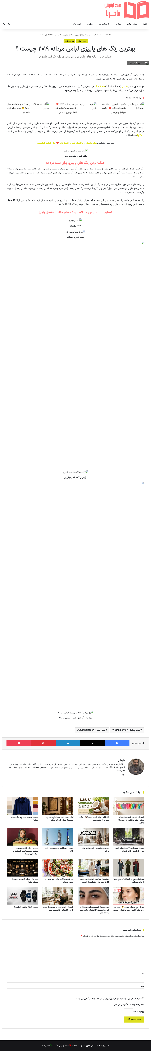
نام (143, 973)
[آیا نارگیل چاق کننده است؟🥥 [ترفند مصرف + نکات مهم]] (93, 806)
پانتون (125, 86)
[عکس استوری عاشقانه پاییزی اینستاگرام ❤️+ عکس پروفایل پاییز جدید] (136, 107)
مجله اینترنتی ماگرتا (61, 1045)
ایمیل (142, 986)
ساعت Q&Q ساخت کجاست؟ (26, 907)
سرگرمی (118, 24)
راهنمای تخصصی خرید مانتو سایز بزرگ (95, 850)
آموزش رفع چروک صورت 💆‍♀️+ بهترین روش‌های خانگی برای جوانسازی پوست (128, 909)
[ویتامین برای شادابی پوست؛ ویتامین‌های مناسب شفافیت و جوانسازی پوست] (22, 837)
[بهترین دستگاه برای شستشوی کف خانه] (57, 837)
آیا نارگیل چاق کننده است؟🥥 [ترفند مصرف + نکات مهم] (94, 819)
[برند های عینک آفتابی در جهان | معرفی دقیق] (22, 868)
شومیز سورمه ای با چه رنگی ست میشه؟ (24, 819)
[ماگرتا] (127, 10)
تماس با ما (46, 1045)
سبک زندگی (132, 24)
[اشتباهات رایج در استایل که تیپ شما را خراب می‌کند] (128, 868)
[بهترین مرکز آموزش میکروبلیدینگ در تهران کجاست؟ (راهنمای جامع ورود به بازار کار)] (93, 896)
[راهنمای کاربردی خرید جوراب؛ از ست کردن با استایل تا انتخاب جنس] (57, 896)
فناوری (89, 24)
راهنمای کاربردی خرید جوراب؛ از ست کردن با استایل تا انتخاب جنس (58, 909)
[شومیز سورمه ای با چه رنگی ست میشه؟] (22, 806)
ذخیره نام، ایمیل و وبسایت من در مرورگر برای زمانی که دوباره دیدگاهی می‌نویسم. (108, 998)
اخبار (145, 24)
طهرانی (121, 760)
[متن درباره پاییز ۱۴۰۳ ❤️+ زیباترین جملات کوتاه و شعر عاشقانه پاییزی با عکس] (88, 107)
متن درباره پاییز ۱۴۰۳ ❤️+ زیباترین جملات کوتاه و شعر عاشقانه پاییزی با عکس (66, 108)
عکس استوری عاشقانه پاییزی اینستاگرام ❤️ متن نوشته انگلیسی (67, 143)
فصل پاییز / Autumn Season (91, 730)
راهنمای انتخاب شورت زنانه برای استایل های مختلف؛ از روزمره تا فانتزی (131, 820)
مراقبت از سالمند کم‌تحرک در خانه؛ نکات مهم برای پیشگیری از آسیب (94, 881)
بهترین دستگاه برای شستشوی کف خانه (59, 850)
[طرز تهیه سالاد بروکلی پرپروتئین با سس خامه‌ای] (57, 868)
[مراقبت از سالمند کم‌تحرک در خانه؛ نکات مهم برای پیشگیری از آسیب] (93, 868)
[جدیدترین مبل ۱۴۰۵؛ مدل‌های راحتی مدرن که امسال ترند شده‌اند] (128, 837)
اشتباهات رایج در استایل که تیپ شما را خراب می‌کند (129, 881)
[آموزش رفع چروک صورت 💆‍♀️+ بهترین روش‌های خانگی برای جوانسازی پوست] (128, 896)
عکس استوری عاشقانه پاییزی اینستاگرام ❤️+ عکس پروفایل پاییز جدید (114, 108)
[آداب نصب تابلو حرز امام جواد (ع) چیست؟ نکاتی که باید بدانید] (57, 806)
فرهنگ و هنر (103, 24)
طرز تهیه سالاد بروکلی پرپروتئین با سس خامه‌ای (59, 881)
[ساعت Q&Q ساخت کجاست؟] (22, 896)
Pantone (100, 86)
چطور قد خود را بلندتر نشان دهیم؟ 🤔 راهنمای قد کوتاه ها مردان (18, 108)
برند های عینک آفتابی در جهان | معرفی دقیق (25, 881)
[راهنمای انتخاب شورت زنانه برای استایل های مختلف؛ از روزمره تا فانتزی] (128, 806)
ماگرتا (139, 135)
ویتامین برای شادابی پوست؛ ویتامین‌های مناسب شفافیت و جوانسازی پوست (25, 851)
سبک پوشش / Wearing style (126, 730)
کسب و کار (76, 24)
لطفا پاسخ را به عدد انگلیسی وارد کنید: (128, 1004)
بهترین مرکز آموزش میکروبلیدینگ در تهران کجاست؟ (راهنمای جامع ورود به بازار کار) (94, 910)
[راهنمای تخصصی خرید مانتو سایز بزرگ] (93, 837)
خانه (107, 34)
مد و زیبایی (87, 34)
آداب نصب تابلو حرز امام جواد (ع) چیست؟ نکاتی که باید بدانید (59, 819)
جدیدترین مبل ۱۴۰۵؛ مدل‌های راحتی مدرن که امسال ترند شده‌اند (129, 850)
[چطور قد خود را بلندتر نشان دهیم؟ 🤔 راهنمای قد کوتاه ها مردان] (41, 107)
